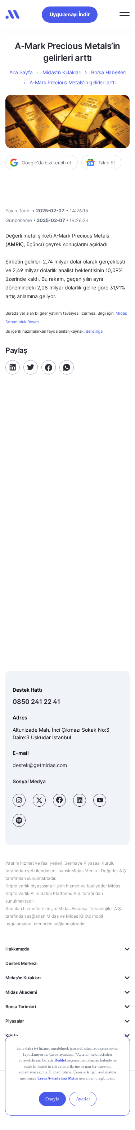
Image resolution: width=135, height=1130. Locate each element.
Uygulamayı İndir (70, 14)
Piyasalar (14, 1021)
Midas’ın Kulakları (61, 72)
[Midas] (12, 14)
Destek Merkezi (21, 963)
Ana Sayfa (20, 72)
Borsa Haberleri (108, 72)
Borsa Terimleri (20, 1006)
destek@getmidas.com (40, 765)
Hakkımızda (17, 949)
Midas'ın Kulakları (23, 977)
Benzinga (94, 331)
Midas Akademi (21, 992)
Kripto (11, 1035)
